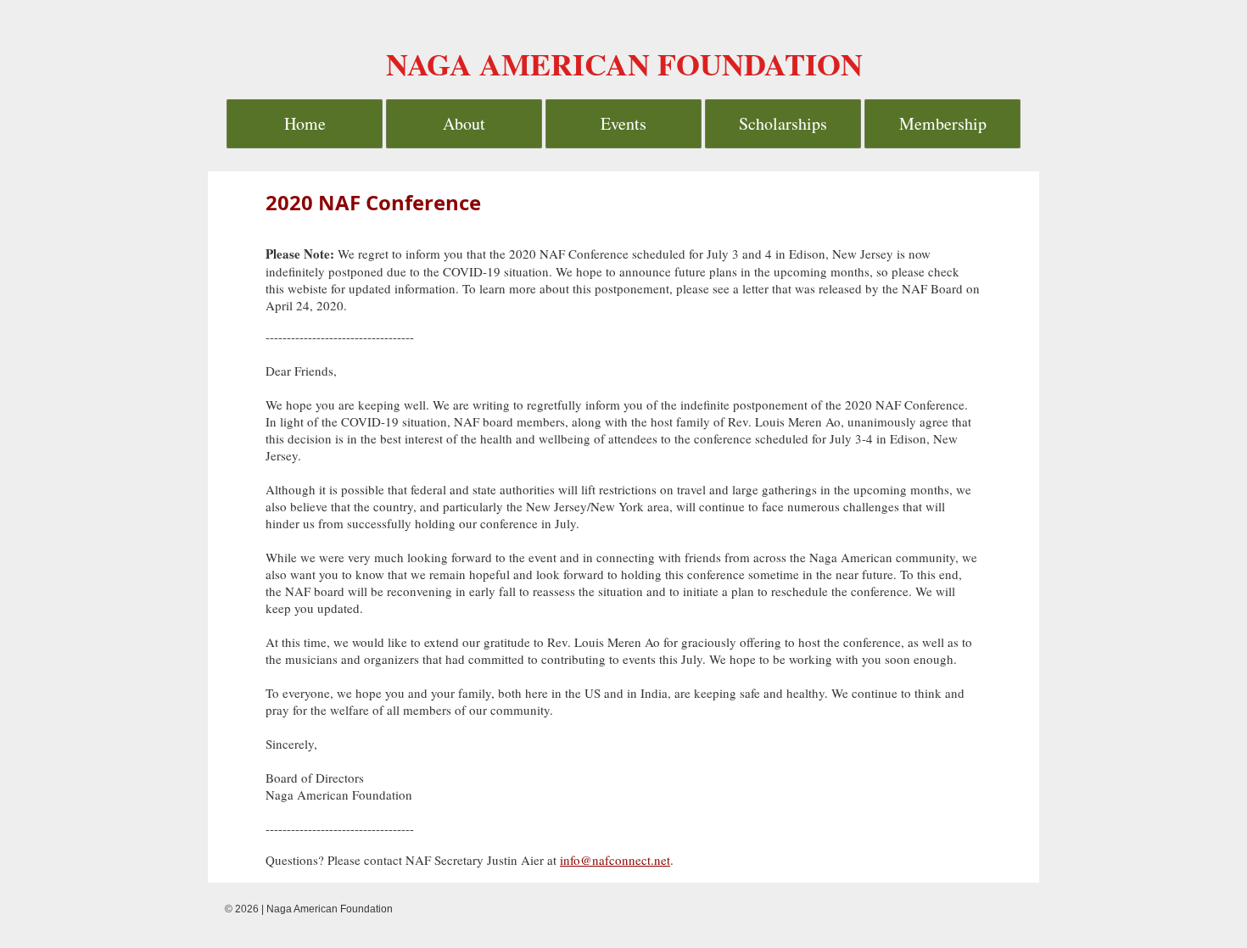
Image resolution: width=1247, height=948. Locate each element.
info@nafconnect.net (615, 859)
